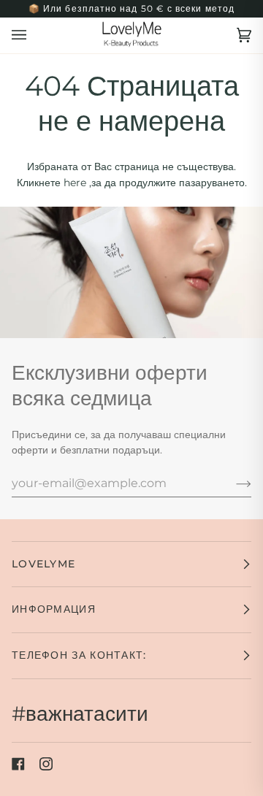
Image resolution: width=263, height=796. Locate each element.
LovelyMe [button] (43, 563)
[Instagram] (46, 763)
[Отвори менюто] (34, 35)
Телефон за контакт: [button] (79, 655)
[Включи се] (232, 482)
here (75, 182)
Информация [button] (54, 609)
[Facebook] (18, 763)
